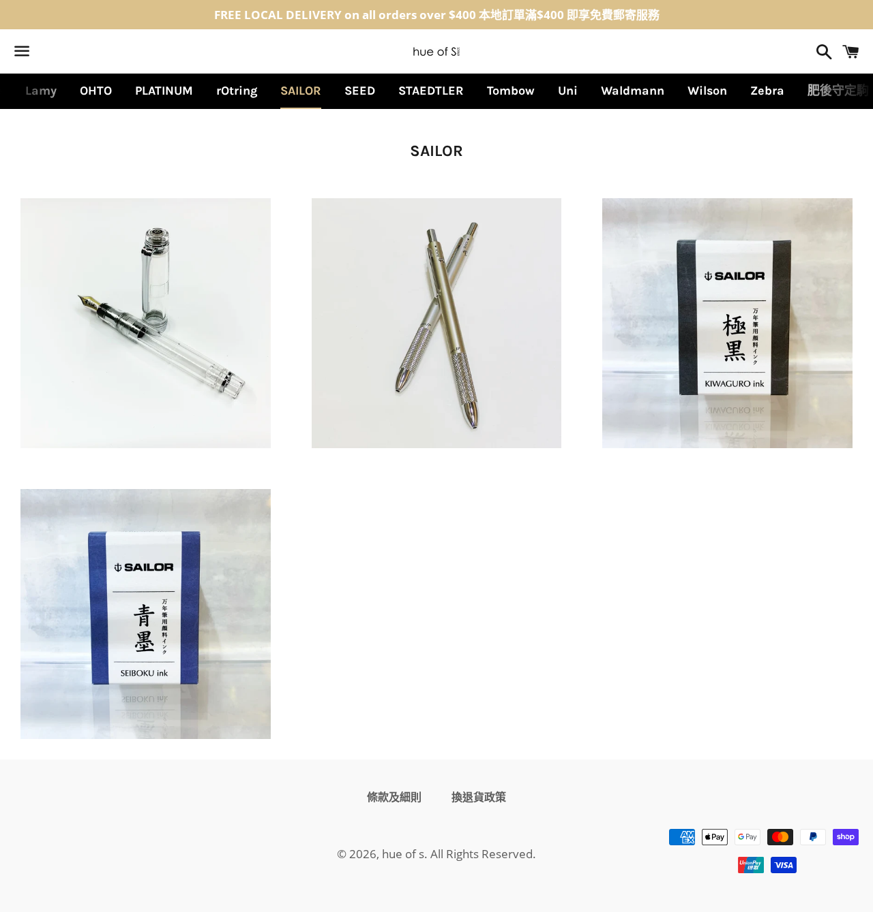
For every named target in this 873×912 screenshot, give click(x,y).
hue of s (403, 854)
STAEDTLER (431, 90)
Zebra (767, 90)
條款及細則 (394, 797)
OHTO (96, 90)
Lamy (41, 90)
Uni (568, 90)
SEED (359, 90)
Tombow (511, 90)
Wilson (707, 90)
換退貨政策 (479, 797)
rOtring (236, 90)
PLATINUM (164, 90)
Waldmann (632, 90)
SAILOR (300, 90)
